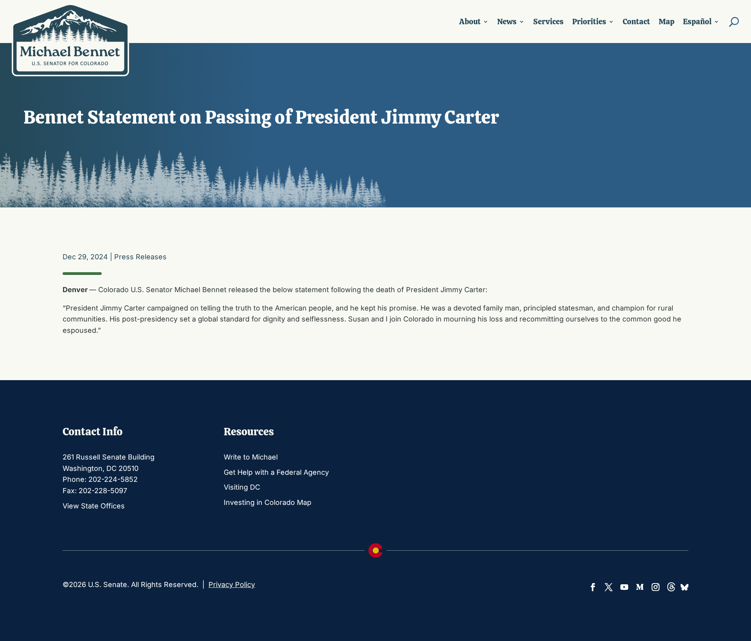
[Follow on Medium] (640, 587)
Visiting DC (242, 487)
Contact (636, 21)
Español (697, 21)
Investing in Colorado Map (267, 502)
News (507, 21)
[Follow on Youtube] (624, 587)
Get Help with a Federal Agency (276, 472)
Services (548, 21)
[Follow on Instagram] (655, 587)
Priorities (589, 21)
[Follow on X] (608, 587)
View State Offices (94, 506)
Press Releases (140, 257)
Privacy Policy (231, 584)
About (470, 21)
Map (666, 21)
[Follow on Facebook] (593, 587)
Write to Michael (251, 457)
